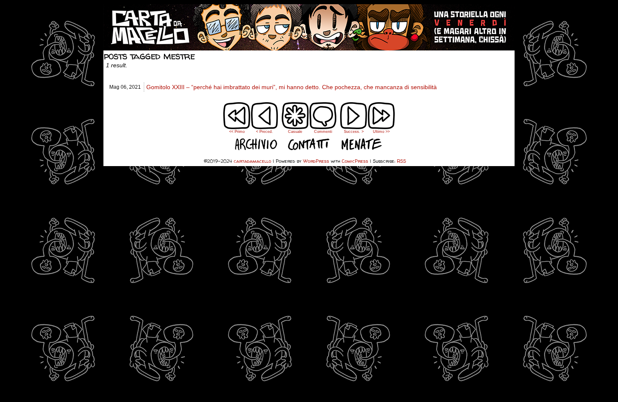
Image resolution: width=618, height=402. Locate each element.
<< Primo (237, 132)
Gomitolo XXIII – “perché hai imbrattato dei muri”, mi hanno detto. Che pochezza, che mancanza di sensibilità (291, 87)
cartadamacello (309, 27)
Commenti (323, 121)
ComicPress (355, 161)
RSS (401, 161)
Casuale (295, 132)
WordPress (316, 161)
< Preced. (264, 132)
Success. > (354, 132)
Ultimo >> (381, 132)
